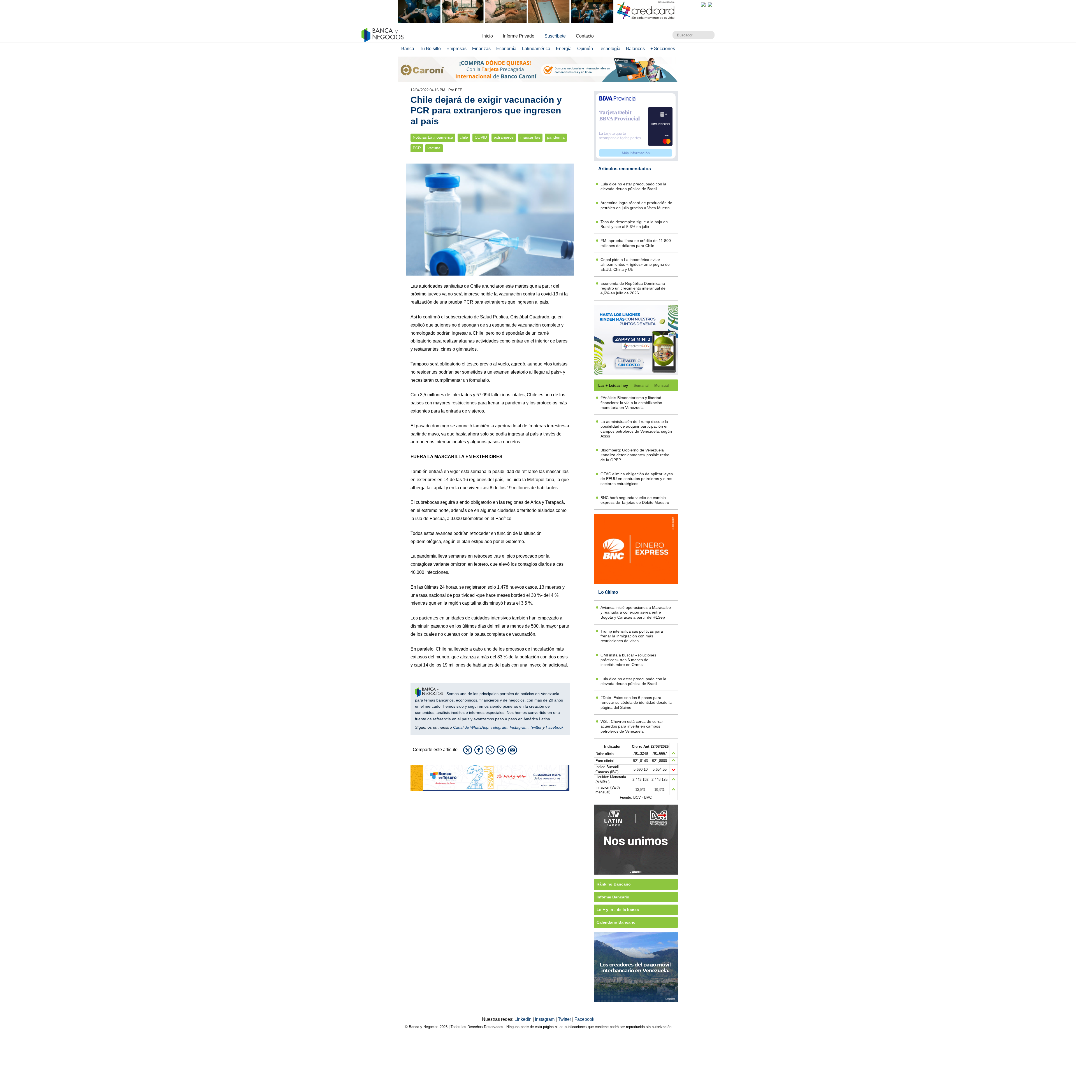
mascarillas (530, 137)
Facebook (554, 727)
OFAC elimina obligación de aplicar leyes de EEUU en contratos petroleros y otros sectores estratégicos (636, 479)
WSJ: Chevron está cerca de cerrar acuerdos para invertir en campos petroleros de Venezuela (631, 726)
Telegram (499, 727)
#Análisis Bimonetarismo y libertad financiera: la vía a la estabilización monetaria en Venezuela (631, 402)
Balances (635, 48)
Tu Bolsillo (430, 48)
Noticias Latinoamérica (433, 137)
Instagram (519, 727)
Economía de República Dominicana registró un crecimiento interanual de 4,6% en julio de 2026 (632, 288)
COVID (481, 137)
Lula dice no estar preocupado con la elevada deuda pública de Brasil (633, 186)
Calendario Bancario (616, 922)
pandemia (556, 137)
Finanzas (481, 48)
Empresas (456, 48)
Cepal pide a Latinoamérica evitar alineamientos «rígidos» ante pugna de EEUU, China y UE (635, 264)
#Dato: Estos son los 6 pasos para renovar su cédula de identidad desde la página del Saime (636, 702)
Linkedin (523, 1019)
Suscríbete (555, 36)
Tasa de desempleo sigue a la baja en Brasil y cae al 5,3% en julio (634, 224)
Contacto (585, 36)
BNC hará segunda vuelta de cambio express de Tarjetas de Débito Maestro (634, 500)
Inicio (487, 36)
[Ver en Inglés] (703, 4)
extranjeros (504, 137)
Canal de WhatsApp (470, 727)
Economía (506, 48)
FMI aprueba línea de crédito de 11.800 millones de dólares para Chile (635, 243)
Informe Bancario (613, 897)
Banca (407, 48)
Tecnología (609, 48)
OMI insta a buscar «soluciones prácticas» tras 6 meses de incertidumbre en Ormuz (628, 660)
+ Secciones (662, 48)
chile (464, 137)
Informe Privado (518, 36)
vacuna (434, 148)
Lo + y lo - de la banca (618, 909)
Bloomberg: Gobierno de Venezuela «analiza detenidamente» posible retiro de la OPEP (634, 455)
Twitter (536, 727)
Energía (564, 48)
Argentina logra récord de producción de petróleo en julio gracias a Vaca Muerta (636, 205)
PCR (417, 148)
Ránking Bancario (614, 884)
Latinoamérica (536, 48)
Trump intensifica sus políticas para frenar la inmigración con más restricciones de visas (631, 636)
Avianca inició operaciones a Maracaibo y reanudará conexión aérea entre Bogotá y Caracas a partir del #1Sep (635, 612)
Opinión (585, 48)
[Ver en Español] (710, 4)
